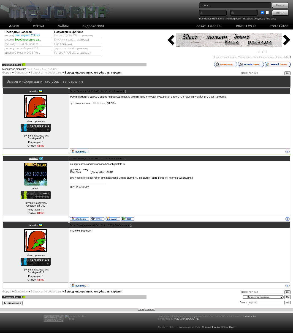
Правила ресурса (253, 18)
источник (250, 316)
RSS (286, 57)
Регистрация (233, 18)
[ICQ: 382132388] (127, 218)
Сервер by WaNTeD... (68, 35)
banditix (33, 91)
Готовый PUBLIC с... (67, 52)
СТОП (262, 52)
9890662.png (99, 103)
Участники (244, 57)
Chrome (206, 327)
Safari (224, 327)
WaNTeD (33, 158)
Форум (14, 26)
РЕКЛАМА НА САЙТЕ (186, 318)
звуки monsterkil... (65, 48)
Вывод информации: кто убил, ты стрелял (93, 72)
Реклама (271, 18)
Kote (44, 69)
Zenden (37, 69)
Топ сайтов (279, 26)
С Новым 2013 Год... (27, 52)
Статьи (38, 26)
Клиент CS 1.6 (246, 26)
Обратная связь (209, 26)
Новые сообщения (225, 57)
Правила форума (262, 57)
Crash (29, 69)
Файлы (63, 26)
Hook (57, 44)
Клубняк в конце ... (66, 39)
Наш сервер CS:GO (27, 35)
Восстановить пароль (211, 18)
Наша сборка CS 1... (27, 48)
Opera (232, 327)
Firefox (216, 327)
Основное (21, 72)
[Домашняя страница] (113, 218)
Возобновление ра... (27, 39)
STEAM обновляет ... (27, 44)
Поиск (278, 57)
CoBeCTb (52, 69)
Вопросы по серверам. (46, 72)
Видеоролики (93, 26)
